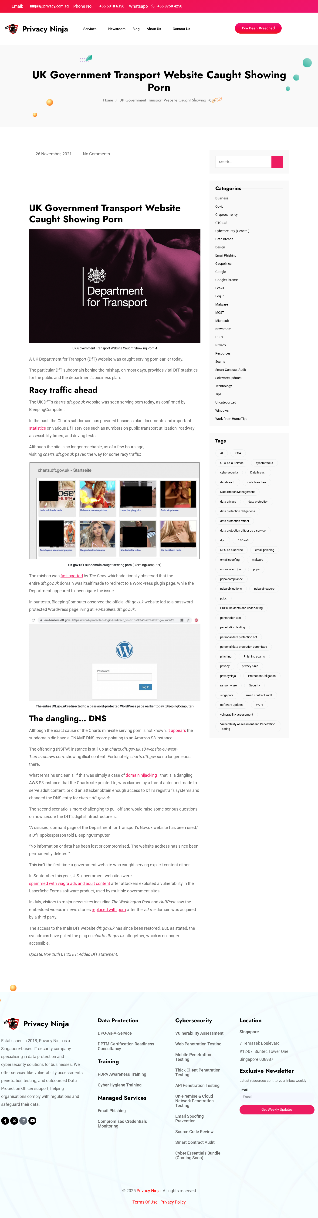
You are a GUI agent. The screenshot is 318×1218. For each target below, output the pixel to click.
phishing (225, 656)
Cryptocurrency (226, 214)
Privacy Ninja (45, 29)
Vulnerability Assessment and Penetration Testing (247, 726)
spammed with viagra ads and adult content (69, 883)
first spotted (72, 575)
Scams (220, 361)
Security (254, 685)
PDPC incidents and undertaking (241, 608)
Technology (223, 386)
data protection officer (234, 521)
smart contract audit (259, 695)
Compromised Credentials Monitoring (122, 1123)
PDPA (219, 337)
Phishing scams (254, 656)
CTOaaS (221, 223)
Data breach (258, 472)
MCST (219, 312)
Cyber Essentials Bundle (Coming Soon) (197, 1155)
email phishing (264, 550)
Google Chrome (226, 280)
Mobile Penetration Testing (193, 1057)
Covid (219, 206)
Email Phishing (226, 255)
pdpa (256, 569)
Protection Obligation (262, 676)
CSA (238, 453)
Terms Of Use (145, 1202)
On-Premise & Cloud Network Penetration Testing (194, 1101)
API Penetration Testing (197, 1085)
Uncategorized (225, 402)
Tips (218, 394)
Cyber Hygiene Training (120, 1084)
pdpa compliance (231, 579)
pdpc (223, 598)
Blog (136, 29)
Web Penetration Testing (198, 1043)
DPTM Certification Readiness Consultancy (126, 1046)
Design (220, 247)
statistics (37, 428)
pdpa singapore (264, 588)
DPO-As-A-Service (115, 1033)
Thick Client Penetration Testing (197, 1072)
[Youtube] (32, 1121)
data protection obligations (237, 511)
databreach (227, 482)
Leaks (219, 288)
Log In (219, 296)
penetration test (230, 617)
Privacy (220, 345)
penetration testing (232, 627)
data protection (258, 501)
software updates (232, 704)
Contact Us (181, 29)
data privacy (228, 501)
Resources (222, 353)
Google (220, 272)
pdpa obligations (231, 588)
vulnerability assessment (236, 714)
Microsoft (222, 321)
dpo (222, 540)
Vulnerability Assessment (199, 1033)
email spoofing (230, 559)
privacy (225, 666)
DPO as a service (231, 550)
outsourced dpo (230, 569)
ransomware (228, 685)
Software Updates (228, 378)
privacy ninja (250, 666)
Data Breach (224, 239)
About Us (154, 29)
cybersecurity (229, 472)
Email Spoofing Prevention (189, 1118)
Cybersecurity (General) (232, 231)
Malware (221, 304)
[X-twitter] (14, 1121)
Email (243, 1090)
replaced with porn (109, 909)
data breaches (256, 482)
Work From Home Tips (231, 419)
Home (108, 100)
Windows (222, 410)
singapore (226, 695)
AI (221, 453)
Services (90, 29)
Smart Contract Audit (230, 370)
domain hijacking (141, 775)
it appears (177, 730)
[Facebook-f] (5, 1121)
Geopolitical (223, 263)
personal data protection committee (243, 646)
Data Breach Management (237, 492)
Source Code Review (194, 1131)
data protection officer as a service (243, 530)
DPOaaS (243, 540)
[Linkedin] (23, 1121)
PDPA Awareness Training (122, 1074)
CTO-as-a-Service (232, 463)
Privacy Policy (173, 1202)
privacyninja (228, 676)
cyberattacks (264, 463)
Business (221, 198)
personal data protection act (238, 637)
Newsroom (116, 29)
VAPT (259, 704)
